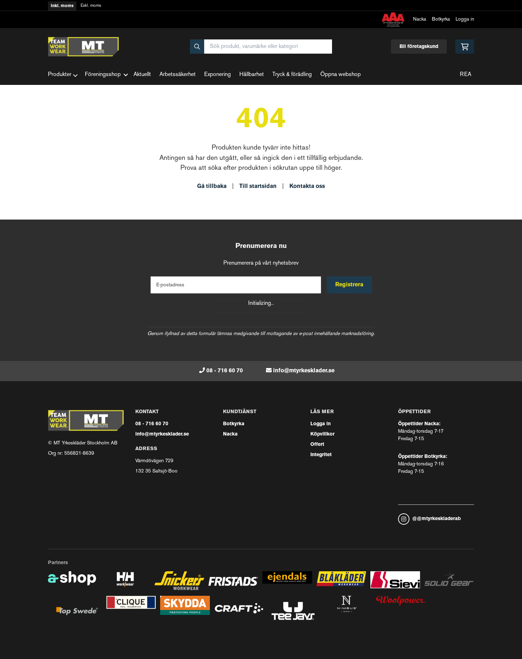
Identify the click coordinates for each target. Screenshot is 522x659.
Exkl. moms (91, 6)
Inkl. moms (62, 6)
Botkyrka (441, 19)
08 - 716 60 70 (224, 370)
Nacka (419, 19)
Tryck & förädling (292, 74)
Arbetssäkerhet (177, 74)
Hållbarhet (251, 74)
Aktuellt (142, 74)
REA (465, 74)
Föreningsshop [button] (103, 74)
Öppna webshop (340, 74)
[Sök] (197, 46)
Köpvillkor (322, 434)
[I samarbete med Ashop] (72, 583)
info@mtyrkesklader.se (304, 370)
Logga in (465, 19)
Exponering (217, 74)
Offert (317, 444)
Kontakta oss (307, 186)
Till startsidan (258, 186)
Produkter (59, 74)
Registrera (349, 284)
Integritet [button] (321, 455)
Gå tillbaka (212, 186)
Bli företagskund (418, 46)
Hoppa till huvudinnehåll (258, 9)
